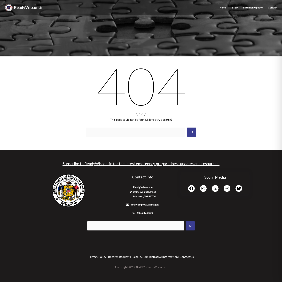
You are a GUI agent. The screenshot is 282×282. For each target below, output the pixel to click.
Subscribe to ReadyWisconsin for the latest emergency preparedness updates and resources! (141, 163)
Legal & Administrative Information (155, 257)
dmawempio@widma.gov (145, 204)
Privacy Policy (97, 257)
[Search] (191, 132)
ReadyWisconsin (29, 7)
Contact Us (187, 257)
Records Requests (119, 257)
